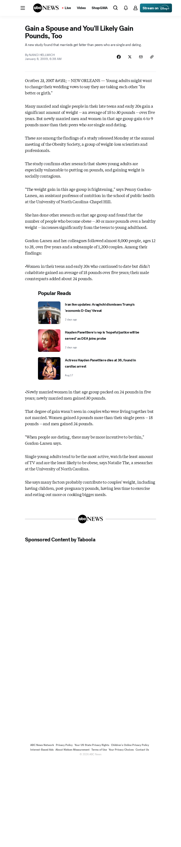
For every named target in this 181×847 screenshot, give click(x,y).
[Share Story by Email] (141, 57)
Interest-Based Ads (42, 749)
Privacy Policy (64, 745)
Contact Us (142, 749)
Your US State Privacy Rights (91, 745)
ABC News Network (42, 745)
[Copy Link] (152, 57)
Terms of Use (99, 749)
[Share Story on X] (130, 57)
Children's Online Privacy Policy (130, 745)
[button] (22, 8)
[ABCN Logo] (46, 8)
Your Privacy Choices (121, 749)
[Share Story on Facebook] (119, 57)
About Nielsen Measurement (72, 749)
